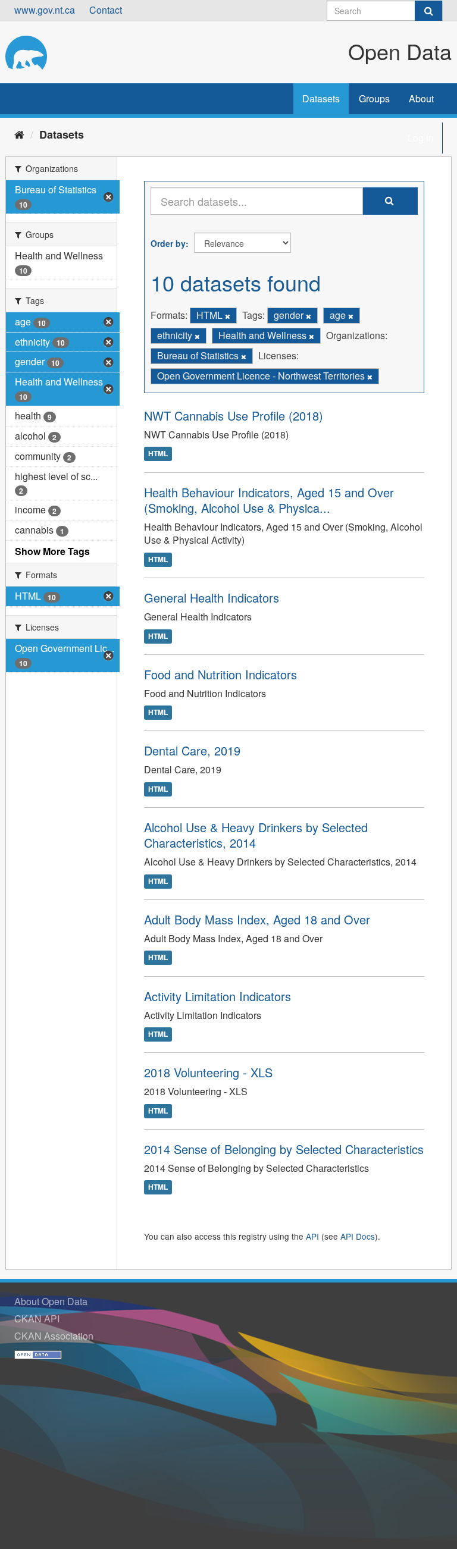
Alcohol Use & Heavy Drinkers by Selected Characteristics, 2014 (256, 835)
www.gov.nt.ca (44, 10)
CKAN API (37, 1318)
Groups (374, 98)
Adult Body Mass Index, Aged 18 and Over (257, 919)
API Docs (357, 1236)
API (312, 1236)
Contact (105, 10)
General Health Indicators (211, 597)
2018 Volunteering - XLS (208, 1072)
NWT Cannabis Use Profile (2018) (233, 415)
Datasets (321, 98)
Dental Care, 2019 (192, 750)
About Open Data (50, 1301)
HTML (158, 454)
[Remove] (227, 316)
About (421, 98)
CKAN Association (53, 1336)
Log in (421, 138)
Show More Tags (52, 551)
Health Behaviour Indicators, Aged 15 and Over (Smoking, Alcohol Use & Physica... (269, 500)
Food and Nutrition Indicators (220, 674)
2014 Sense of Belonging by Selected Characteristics (284, 1149)
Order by (168, 243)
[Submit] (428, 11)
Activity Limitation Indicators (217, 996)
